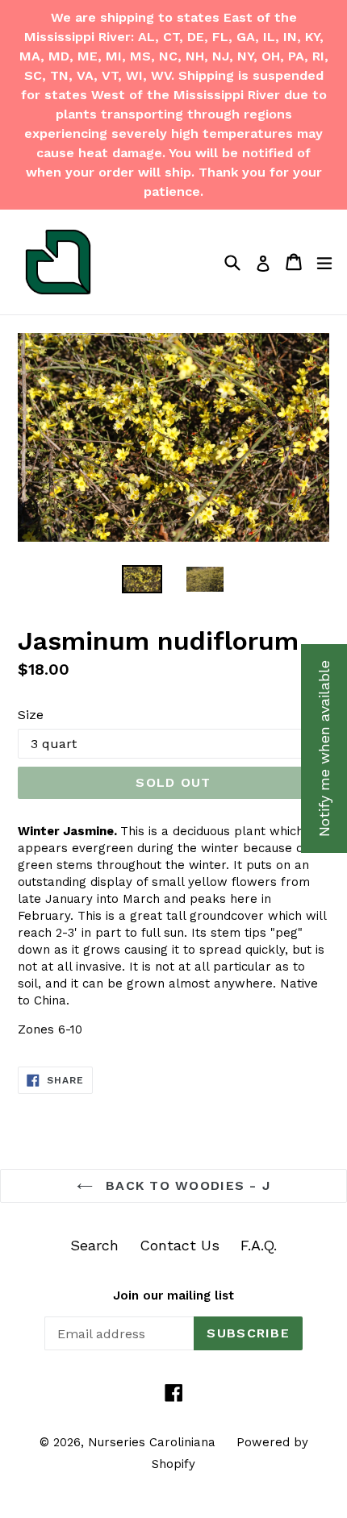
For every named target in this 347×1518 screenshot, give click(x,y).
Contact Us (179, 1245)
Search (94, 1245)
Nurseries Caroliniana (151, 1442)
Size (31, 714)
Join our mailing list (173, 1295)
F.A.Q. (258, 1245)
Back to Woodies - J (186, 1185)
